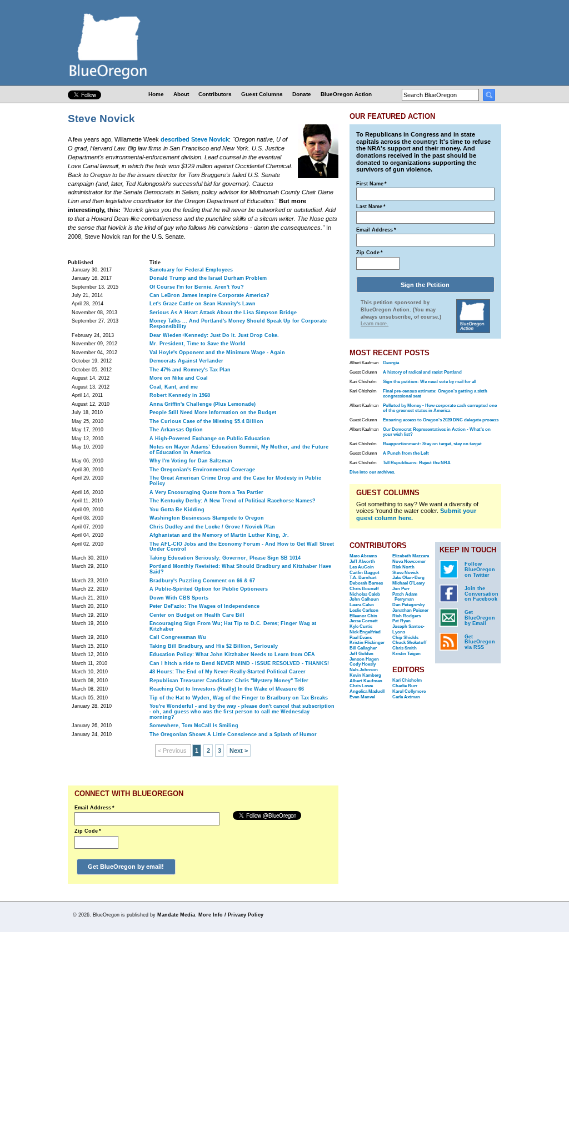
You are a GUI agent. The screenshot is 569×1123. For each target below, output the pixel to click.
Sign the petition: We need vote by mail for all (429, 381)
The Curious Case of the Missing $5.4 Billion (206, 421)
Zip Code (87, 831)
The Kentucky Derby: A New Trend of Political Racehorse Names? (232, 500)
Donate (301, 94)
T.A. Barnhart (363, 577)
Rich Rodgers (406, 615)
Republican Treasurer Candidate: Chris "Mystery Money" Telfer (228, 680)
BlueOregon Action (346, 94)
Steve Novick (405, 572)
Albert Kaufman (366, 680)
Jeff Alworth (362, 561)
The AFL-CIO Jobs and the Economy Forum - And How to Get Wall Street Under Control (241, 546)
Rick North (403, 567)
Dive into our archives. (372, 472)
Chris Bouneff (364, 588)
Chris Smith (404, 648)
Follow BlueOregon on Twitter (480, 569)
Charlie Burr (404, 685)
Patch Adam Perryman (404, 597)
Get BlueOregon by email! (126, 866)
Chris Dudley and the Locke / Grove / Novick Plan (212, 527)
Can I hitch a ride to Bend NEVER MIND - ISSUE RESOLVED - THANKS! (239, 663)
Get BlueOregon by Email (480, 618)
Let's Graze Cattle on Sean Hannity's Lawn (202, 303)
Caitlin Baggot (365, 572)
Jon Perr (401, 588)
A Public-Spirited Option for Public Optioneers (208, 589)
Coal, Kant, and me (173, 387)
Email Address (94, 807)
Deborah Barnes (366, 583)
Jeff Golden (361, 653)
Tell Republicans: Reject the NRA (417, 462)
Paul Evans (361, 637)
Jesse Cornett (364, 620)
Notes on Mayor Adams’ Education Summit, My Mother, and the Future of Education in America (238, 449)
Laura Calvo (362, 604)
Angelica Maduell (367, 691)
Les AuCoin (362, 567)
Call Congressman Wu (177, 637)
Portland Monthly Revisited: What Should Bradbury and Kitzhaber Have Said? (240, 569)
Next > (238, 750)
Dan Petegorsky (408, 604)
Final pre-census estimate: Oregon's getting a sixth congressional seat (435, 394)
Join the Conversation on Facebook (481, 594)
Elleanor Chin (363, 615)
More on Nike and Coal (178, 378)
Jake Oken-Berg (408, 577)
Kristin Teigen (406, 653)
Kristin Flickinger (367, 642)
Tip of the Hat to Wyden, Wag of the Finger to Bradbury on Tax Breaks (238, 698)
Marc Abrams (363, 555)
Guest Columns (262, 94)
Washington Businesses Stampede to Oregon (206, 518)
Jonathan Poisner (410, 610)
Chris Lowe (361, 685)
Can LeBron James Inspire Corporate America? (209, 295)
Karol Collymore (409, 691)
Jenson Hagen (364, 659)
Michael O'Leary (408, 583)
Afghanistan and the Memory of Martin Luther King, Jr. (219, 535)
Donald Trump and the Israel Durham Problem (208, 278)
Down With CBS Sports (178, 598)
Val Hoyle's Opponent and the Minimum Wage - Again (217, 352)
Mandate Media (176, 915)
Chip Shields (405, 637)
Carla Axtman (406, 696)
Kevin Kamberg (365, 675)
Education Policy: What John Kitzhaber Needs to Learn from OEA (232, 654)
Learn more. (374, 323)
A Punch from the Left (406, 453)
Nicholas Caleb (365, 594)
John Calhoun (364, 599)
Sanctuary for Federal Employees (191, 270)
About (181, 94)
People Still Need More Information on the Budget (212, 412)
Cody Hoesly (363, 664)
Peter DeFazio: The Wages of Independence (204, 606)
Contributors (215, 94)
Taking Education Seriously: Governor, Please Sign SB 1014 (225, 558)
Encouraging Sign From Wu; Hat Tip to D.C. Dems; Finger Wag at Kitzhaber (232, 626)
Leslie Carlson (364, 610)
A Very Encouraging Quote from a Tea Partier (206, 492)
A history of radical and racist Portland (422, 372)
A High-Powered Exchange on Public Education (209, 438)
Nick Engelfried (365, 632)
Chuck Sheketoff (409, 642)
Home (156, 94)
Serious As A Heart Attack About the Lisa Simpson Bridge (223, 312)
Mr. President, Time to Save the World (197, 343)
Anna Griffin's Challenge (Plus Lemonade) (202, 404)
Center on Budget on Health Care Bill (196, 615)
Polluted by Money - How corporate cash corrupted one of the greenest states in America (440, 408)
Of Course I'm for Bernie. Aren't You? (196, 287)
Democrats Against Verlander (186, 361)
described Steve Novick (195, 139)
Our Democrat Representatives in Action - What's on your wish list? (437, 432)
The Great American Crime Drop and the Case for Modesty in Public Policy (235, 480)
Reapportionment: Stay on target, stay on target (432, 443)
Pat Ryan (401, 620)
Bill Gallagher (363, 648)
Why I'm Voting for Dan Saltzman (190, 461)
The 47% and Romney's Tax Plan (190, 369)
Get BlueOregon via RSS (480, 642)
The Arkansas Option (176, 429)
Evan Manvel (362, 696)
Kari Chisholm (407, 680)
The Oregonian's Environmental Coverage (202, 469)
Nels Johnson (364, 669)
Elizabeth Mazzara (410, 555)
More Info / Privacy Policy (230, 915)
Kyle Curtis (361, 626)
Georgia (391, 362)
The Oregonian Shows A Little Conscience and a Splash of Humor (233, 734)
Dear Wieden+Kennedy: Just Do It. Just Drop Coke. (214, 335)
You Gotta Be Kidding (176, 509)
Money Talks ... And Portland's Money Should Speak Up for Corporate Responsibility (238, 323)
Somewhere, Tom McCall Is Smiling (193, 725)
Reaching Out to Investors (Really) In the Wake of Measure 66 (226, 689)
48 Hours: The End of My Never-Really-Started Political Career (227, 671)
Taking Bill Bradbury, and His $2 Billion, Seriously (213, 646)
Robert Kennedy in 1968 (179, 395)
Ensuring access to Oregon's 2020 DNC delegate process (440, 419)
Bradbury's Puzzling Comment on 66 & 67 (202, 580)
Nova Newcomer (409, 561)
